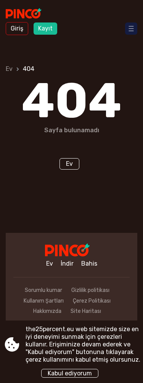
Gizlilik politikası (90, 290)
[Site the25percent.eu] (27, 14)
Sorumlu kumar (43, 290)
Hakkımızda (47, 311)
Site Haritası (86, 311)
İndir (67, 263)
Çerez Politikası (92, 301)
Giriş (17, 28)
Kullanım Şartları (44, 301)
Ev (9, 68)
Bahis (89, 263)
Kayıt (45, 28)
